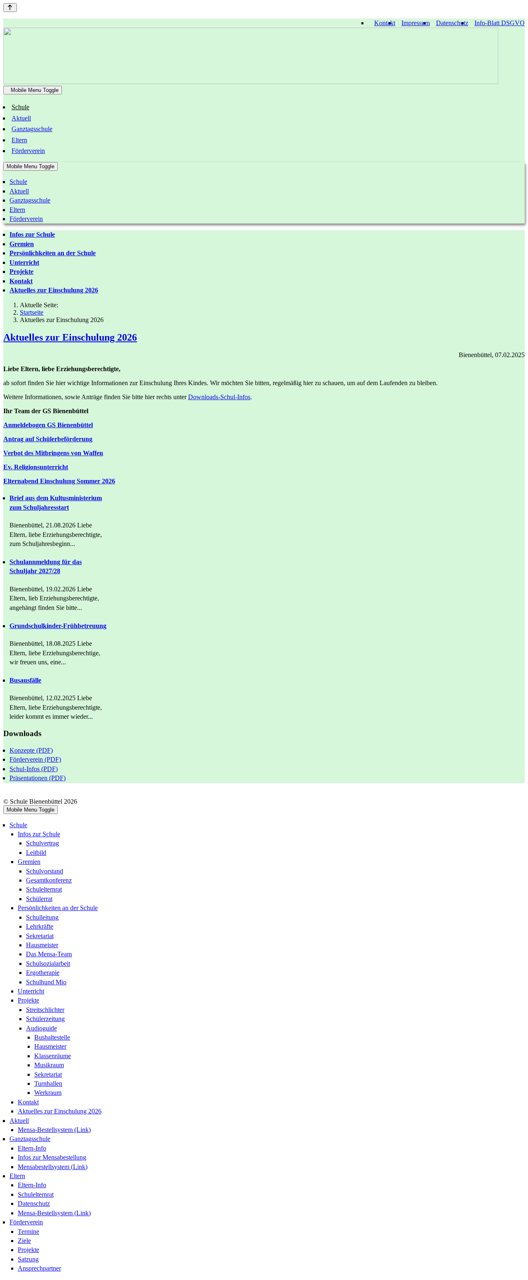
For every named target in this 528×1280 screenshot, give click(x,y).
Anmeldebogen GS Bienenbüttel (48, 424)
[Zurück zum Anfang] (10, 7)
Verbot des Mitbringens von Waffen (53, 452)
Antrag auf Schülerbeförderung (47, 438)
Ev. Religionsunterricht (35, 467)
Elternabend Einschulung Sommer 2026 (59, 481)
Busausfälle (25, 680)
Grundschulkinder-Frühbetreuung (57, 625)
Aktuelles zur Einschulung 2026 (70, 337)
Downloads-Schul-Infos (219, 396)
